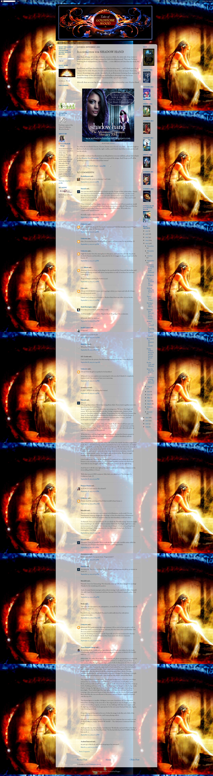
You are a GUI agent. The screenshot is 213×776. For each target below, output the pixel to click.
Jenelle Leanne (85, 328)
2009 (147, 427)
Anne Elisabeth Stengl (88, 647)
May (148, 398)
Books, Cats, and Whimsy (150, 364)
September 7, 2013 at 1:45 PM (90, 232)
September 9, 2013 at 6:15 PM (90, 560)
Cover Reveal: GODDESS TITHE (150, 281)
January (149, 412)
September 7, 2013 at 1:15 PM (90, 217)
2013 (147, 243)
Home (60, 43)
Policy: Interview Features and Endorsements (77, 43)
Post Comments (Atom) (93, 764)
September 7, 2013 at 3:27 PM (90, 300)
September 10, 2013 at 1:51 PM (90, 735)
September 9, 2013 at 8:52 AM (90, 504)
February (150, 407)
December (150, 246)
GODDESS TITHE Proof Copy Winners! (150, 268)
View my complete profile (64, 182)
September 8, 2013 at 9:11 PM (90, 491)
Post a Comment (84, 752)
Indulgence (150, 275)
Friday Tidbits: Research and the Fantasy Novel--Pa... (150, 354)
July (148, 392)
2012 (147, 418)
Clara (82, 288)
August (149, 387)
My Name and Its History (150, 305)
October (150, 256)
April (149, 401)
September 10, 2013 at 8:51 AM (90, 618)
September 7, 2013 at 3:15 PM (90, 282)
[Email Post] (110, 166)
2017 (147, 231)
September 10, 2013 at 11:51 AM (90, 641)
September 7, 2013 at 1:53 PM (90, 261)
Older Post (134, 759)
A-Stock (112, 144)
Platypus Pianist (86, 486)
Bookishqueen (85, 176)
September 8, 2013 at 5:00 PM (90, 479)
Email (60, 57)
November (150, 251)
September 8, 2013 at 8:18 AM (90, 350)
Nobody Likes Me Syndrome (150, 291)
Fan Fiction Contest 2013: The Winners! (150, 380)
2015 (147, 237)
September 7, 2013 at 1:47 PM (90, 244)
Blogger (117, 772)
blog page (90, 158)
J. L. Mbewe (84, 267)
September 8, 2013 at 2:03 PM (90, 381)
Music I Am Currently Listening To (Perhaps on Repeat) (150, 329)
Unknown (84, 224)
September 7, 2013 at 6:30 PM (90, 321)
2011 (147, 421)
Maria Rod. (84, 344)
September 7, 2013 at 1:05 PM (90, 182)
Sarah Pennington (86, 307)
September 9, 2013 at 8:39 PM (90, 597)
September (150, 261)
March (149, 404)
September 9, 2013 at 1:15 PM (90, 547)
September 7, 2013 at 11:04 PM (90, 338)
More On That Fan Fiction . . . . (150, 372)
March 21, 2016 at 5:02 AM (89, 747)
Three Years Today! (150, 298)
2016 (147, 234)
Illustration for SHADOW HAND (150, 342)
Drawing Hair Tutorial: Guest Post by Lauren (150, 314)
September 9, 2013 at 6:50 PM (90, 574)
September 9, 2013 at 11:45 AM (90, 533)
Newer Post (82, 759)
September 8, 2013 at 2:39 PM (90, 393)
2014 (147, 240)
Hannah (83, 189)
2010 (147, 424)
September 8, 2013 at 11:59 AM (90, 362)
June (149, 395)
